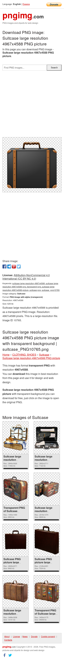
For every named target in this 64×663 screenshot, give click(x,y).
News (25, 636)
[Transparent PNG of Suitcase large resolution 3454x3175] (47, 591)
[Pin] (14, 266)
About (7, 636)
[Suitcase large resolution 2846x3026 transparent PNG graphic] (15, 437)
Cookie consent (48, 636)
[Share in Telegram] (9, 266)
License (16, 636)
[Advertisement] (32, 105)
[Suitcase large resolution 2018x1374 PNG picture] (47, 489)
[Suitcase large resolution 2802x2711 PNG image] (47, 437)
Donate (34, 636)
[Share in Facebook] (4, 266)
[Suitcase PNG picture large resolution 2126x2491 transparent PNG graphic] (47, 540)
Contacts (8, 639)
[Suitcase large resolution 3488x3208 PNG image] (15, 591)
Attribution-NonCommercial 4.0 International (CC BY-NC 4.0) (26, 276)
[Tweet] (19, 266)
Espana (26, 4)
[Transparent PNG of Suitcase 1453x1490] (15, 488)
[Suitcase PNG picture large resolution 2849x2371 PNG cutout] (15, 540)
